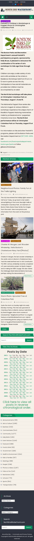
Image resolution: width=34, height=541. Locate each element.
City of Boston (17, 30)
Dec (25, 360)
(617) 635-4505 (27, 136)
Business (5, 427)
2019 (5, 362)
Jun (27, 359)
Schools (5, 478)
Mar (17, 359)
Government (7, 451)
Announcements (8, 420)
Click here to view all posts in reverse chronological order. (17, 405)
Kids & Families (5, 21)
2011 (5, 389)
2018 (5, 365)
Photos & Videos (6, 185)
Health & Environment (8, 292)
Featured (6, 444)
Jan (10, 355)
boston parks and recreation (16, 152)
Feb (13, 359)
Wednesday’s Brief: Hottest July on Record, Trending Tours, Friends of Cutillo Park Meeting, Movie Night (6, 329)
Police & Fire (7, 471)
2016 (5, 372)
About (16, 2)
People (5, 464)
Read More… (28, 276)
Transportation (8, 485)
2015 (5, 376)
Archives (22, 2)
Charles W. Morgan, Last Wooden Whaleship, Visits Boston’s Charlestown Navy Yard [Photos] (15, 247)
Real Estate (6, 475)
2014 (5, 379)
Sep (14, 360)
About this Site (6, 534)
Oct (18, 360)
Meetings (6, 461)
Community (7, 434)
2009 (5, 396)
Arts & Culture (5, 241)
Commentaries (8, 430)
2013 (5, 382)
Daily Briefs (6, 437)
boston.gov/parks (7, 144)
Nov (21, 360)
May (24, 359)
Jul (30, 359)
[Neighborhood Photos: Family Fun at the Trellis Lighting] (17, 173)
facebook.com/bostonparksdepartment (16, 141)
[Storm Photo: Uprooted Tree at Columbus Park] (12, 283)
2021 (5, 355)
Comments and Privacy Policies (22, 534)
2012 (5, 386)
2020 (5, 359)
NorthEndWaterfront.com (21, 194)
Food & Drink (7, 447)
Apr (20, 359)
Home (10, 2)
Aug (11, 360)
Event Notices (7, 440)
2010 (5, 393)
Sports (5, 481)
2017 (5, 369)
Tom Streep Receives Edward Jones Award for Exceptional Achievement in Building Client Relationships (30, 330)
